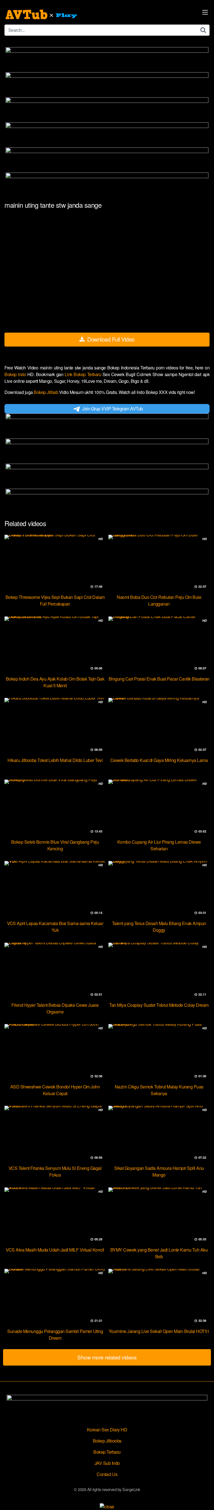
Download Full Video (110, 339)
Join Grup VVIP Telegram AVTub (112, 408)
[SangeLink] (42, 14)
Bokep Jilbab (46, 392)
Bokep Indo (15, 374)
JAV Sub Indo (107, 1463)
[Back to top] (204, 1497)
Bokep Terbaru (107, 1452)
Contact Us (107, 1474)
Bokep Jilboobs (107, 1441)
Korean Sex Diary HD (107, 1429)
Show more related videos (107, 1357)
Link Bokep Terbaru (84, 374)
